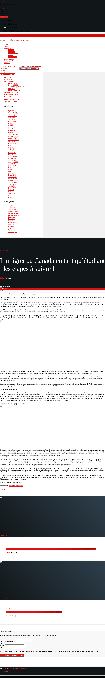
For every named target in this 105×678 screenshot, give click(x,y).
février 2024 (12, 153)
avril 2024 (11, 149)
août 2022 (11, 186)
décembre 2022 (13, 179)
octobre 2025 (12, 116)
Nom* (2, 643)
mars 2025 (11, 129)
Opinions (11, 224)
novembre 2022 (13, 180)
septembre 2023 (13, 162)
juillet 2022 (12, 188)
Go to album (4, 17)
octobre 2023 (12, 160)
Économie (11, 217)
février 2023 (12, 175)
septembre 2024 (13, 140)
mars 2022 (11, 195)
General (10, 221)
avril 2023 (11, 171)
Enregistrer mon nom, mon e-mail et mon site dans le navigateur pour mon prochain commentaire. (51, 652)
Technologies (12, 232)
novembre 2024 (13, 136)
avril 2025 (11, 127)
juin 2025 (11, 123)
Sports (10, 230)
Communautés (13, 213)
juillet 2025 (12, 121)
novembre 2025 (13, 114)
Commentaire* (7, 641)
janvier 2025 (12, 132)
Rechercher (29, 68)
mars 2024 (11, 151)
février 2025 (12, 131)
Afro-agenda (12, 210)
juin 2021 (11, 197)
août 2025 (11, 119)
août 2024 (11, 142)
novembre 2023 (13, 158)
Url (2, 648)
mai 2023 (11, 169)
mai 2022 (11, 192)
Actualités (11, 208)
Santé (10, 228)
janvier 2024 (12, 155)
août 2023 (11, 164)
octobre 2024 (12, 138)
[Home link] (15, 40)
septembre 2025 (13, 118)
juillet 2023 (12, 166)
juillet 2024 (12, 143)
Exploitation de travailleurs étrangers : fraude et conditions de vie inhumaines (34, 612)
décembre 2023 (13, 156)
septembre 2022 (13, 184)
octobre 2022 (12, 182)
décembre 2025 (13, 112)
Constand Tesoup (16, 486)
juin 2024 (11, 145)
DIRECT (34, 66)
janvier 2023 (12, 177)
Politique (11, 226)
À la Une (11, 206)
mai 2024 (11, 147)
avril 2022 (11, 193)
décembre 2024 (13, 134)
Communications (13, 215)
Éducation (11, 219)
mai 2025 (11, 125)
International (12, 222)
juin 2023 (11, 168)
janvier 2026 (12, 110)
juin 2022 (11, 190)
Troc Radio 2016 (18, 668)
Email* (3, 645)
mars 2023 (11, 173)
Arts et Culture (13, 211)
